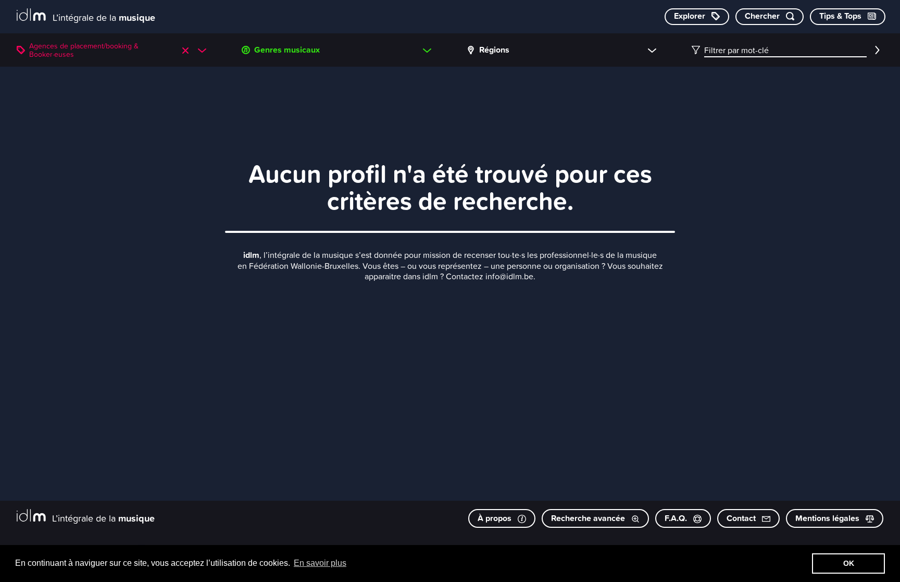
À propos (496, 518)
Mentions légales (828, 518)
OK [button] (848, 563)
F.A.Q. (677, 518)
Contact (742, 518)
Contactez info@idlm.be (489, 276)
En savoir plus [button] (320, 563)
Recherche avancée (589, 518)
